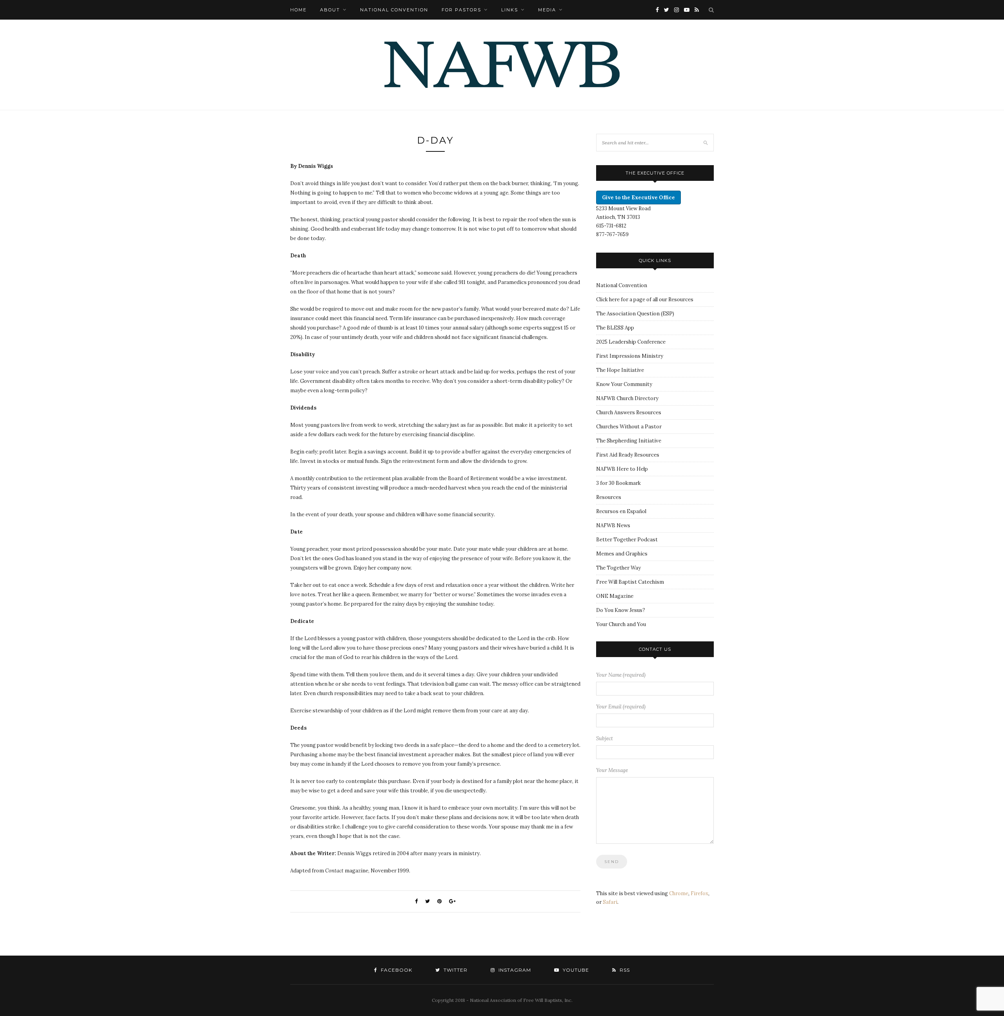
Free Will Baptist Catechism (630, 582)
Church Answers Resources (628, 412)
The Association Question (628, 313)
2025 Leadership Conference (631, 342)
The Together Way (618, 567)
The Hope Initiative (620, 370)
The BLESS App (615, 327)
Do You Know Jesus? (620, 610)
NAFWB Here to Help (622, 469)
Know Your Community (624, 384)
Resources (608, 497)
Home (298, 10)
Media (547, 10)
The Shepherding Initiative (628, 440)
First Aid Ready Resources (627, 455)
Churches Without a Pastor (629, 426)
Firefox (699, 893)
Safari (610, 902)
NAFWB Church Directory (627, 398)
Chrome (678, 893)
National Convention (394, 10)
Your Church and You (621, 624)
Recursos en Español (621, 511)
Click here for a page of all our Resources (644, 299)
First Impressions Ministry (629, 356)
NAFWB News (613, 525)
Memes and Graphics (622, 553)
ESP (667, 313)
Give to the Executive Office (638, 197)
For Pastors (461, 10)
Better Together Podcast (627, 539)
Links (509, 10)
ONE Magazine (614, 596)
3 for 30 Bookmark (618, 483)
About (330, 10)
